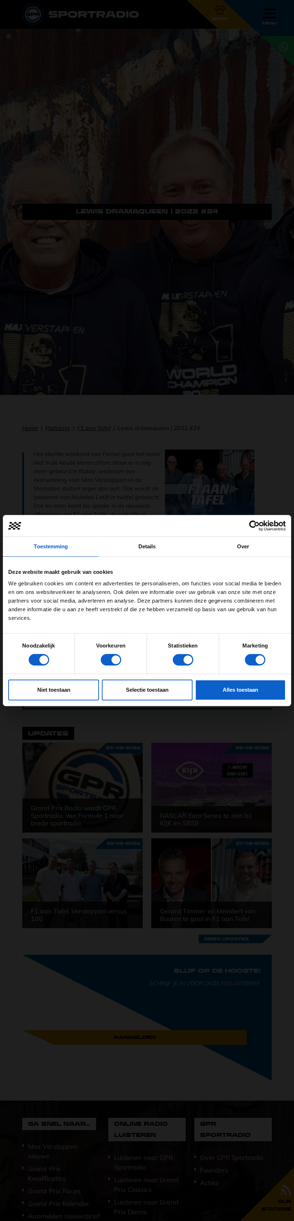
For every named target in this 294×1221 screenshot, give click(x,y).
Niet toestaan (53, 690)
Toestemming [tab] (51, 546)
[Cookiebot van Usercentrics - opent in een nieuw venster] (254, 525)
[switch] (111, 659)
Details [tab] (147, 546)
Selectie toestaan (147, 690)
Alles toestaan (240, 690)
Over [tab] (243, 546)
